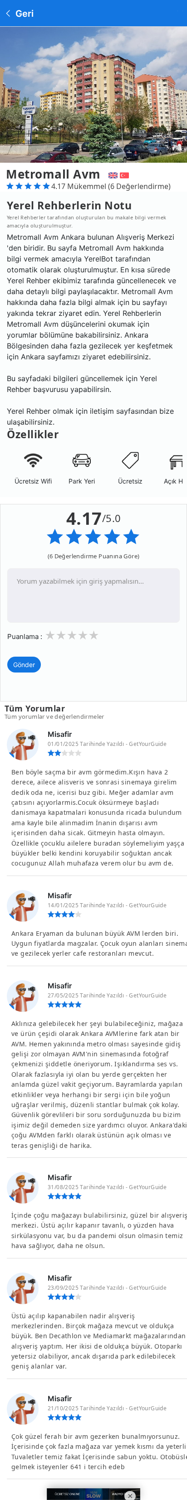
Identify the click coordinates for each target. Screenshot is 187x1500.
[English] (112, 174)
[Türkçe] (125, 174)
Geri (23, 13)
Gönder (24, 664)
